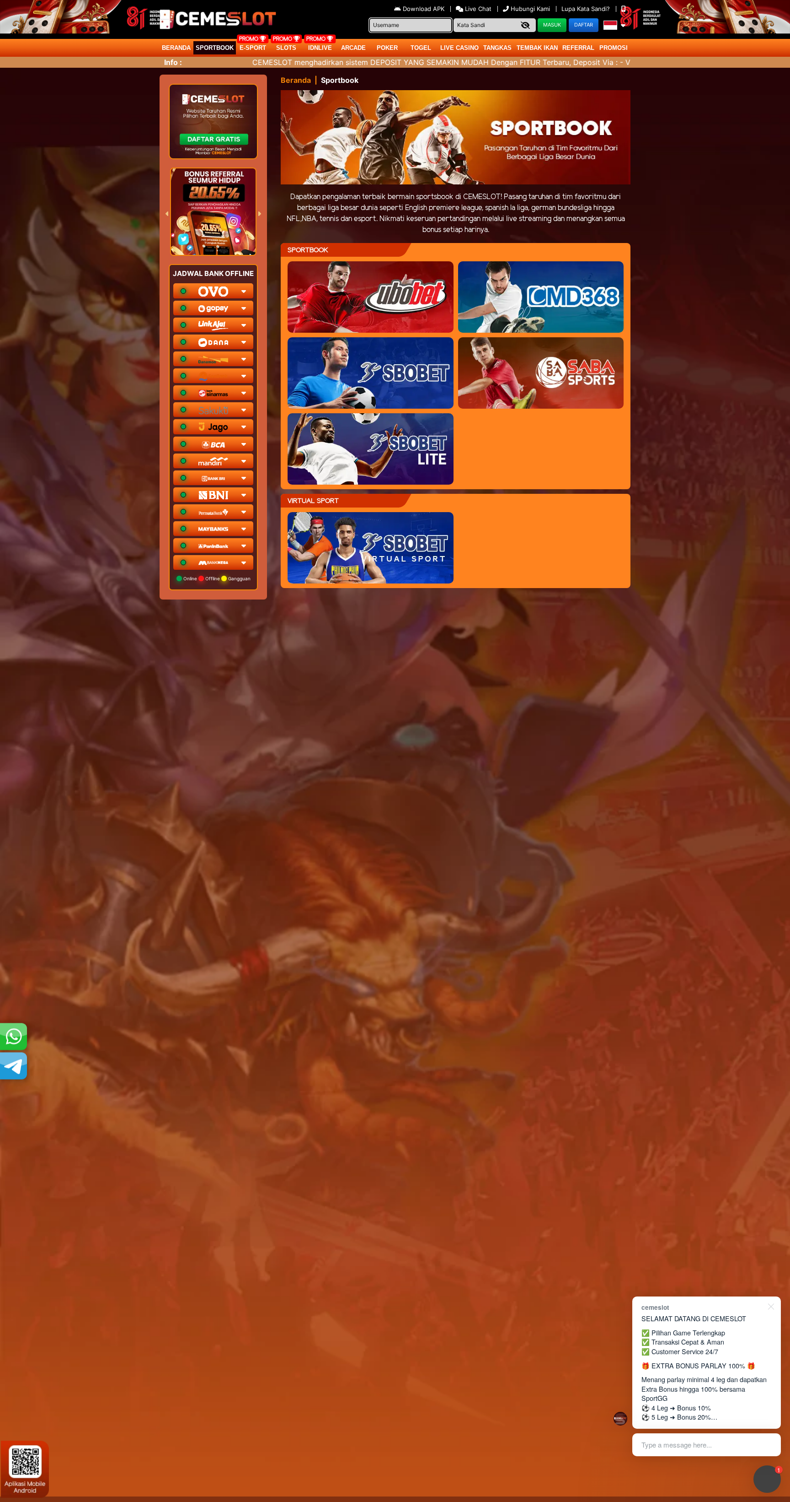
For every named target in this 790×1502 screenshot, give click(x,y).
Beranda (176, 47)
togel (421, 47)
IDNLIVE (320, 47)
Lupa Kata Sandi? (586, 8)
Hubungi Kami (530, 8)
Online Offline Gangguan (216, 578)
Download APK (423, 8)
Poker (387, 47)
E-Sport (253, 47)
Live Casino (459, 47)
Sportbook (215, 47)
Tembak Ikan (537, 47)
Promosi (613, 47)
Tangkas (497, 47)
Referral (578, 47)
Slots (286, 47)
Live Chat (477, 8)
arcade (353, 47)
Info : (173, 62)
